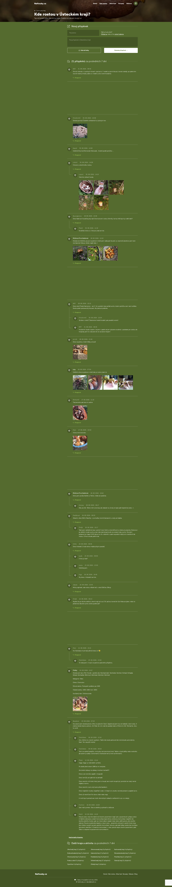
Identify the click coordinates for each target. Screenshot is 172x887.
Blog (135, 874)
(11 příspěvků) (122, 857)
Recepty (121, 3)
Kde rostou (103, 3)
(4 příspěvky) (123, 849)
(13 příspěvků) (76, 849)
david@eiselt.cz (91, 882)
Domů (95, 3)
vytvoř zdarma (119, 34)
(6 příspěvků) (101, 849)
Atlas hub (112, 3)
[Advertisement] (49, 54)
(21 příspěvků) (122, 860)
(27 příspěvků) (100, 860)
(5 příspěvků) (78, 853)
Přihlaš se (104, 34)
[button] (84, 50)
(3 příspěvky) (125, 853)
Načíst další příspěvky (76, 837)
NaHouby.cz (40, 3)
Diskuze (129, 3)
